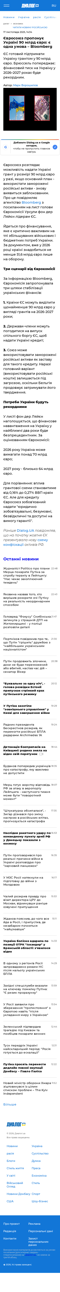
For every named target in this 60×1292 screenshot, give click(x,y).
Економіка (18, 23)
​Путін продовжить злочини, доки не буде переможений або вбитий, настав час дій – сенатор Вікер (25, 666)
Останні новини (21, 559)
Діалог (6, 23)
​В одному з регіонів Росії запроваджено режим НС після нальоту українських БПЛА (24, 968)
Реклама (34, 1223)
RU (54, 6)
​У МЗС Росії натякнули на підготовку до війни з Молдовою (23, 881)
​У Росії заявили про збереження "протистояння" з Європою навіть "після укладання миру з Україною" (26, 1010)
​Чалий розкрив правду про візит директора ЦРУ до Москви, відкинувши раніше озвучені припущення (25, 902)
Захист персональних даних (38, 1242)
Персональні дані (40, 1231)
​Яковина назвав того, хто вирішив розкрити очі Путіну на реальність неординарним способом (26, 600)
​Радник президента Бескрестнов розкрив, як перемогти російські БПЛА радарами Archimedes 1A (24, 730)
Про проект (11, 1223)
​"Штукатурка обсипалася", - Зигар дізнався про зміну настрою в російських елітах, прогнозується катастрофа (26, 816)
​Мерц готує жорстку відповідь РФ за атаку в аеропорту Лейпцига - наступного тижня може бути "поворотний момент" (26, 792)
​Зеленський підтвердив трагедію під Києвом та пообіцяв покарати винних (24, 1030)
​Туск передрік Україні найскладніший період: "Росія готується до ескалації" (27, 1049)
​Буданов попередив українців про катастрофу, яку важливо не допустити (26, 769)
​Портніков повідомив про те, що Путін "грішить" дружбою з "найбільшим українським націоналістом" (26, 644)
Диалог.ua (30, 1255)
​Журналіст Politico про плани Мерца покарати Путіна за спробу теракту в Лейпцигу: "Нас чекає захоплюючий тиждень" (26, 575)
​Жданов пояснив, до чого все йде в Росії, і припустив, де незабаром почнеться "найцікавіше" (26, 924)
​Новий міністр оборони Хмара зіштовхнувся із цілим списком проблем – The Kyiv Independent (27, 1088)
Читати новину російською (30, 27)
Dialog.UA (25, 531)
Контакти (9, 1238)
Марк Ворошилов (25, 85)
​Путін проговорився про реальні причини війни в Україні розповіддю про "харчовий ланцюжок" (23, 860)
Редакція (9, 1231)
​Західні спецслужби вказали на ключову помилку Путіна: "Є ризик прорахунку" (25, 989)
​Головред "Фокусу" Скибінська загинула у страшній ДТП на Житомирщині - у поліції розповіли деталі (27, 622)
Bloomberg (31, 202)
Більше (9, 1104)
